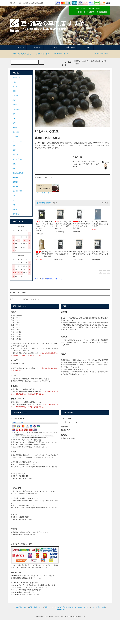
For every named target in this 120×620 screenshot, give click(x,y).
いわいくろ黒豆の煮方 (43, 193)
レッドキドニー (18, 141)
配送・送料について (36, 607)
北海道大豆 (16, 77)
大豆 (14, 82)
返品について (49, 607)
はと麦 (76, 64)
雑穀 (14, 168)
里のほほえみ (95, 61)
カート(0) (86, 47)
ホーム (37, 279)
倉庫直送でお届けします (22, 54)
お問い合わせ (70, 47)
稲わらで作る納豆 (42, 54)
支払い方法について (21, 607)
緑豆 (14, 150)
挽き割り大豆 (17, 191)
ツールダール (17, 159)
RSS (57, 609)
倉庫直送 (16, 214)
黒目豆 (15, 146)
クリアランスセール (60, 54)
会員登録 (37, 47)
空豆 (14, 164)
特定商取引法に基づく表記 (64, 607)
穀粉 (14, 205)
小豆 (14, 100)
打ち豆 (15, 196)
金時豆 (15, 105)
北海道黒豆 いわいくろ (54, 279)
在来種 (15, 127)
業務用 (15, 209)
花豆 (14, 114)
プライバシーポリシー (82, 607)
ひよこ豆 (16, 132)
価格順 (48, 203)
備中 (14, 123)
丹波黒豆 (16, 96)
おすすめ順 (41, 203)
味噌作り (16, 177)
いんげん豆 (16, 109)
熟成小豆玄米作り (19, 173)
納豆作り (77, 61)
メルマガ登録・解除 (100, 54)
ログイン (53, 47)
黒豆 (43, 279)
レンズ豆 (16, 136)
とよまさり (85, 61)
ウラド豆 (16, 155)
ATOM (62, 609)
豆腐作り (16, 182)
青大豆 (15, 86)
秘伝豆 (104, 61)
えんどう (16, 118)
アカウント (20, 47)
